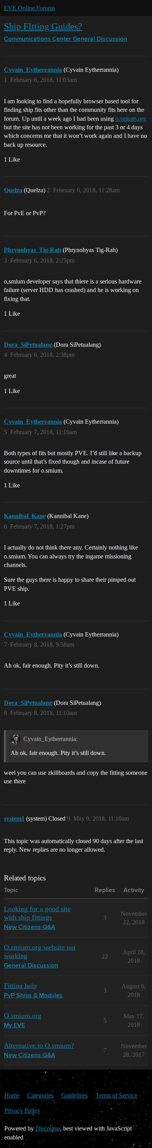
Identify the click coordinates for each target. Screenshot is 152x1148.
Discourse (47, 1128)
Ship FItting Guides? (43, 26)
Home (11, 1095)
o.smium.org (130, 118)
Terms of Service (116, 1095)
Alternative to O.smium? (39, 1045)
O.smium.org (22, 1015)
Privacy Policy (22, 1110)
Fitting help (20, 986)
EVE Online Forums (29, 8)
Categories (40, 1095)
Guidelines (74, 1095)
